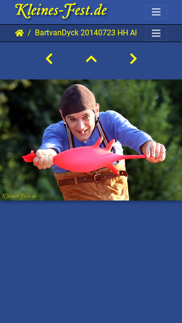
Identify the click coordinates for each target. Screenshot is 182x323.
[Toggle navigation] (156, 12)
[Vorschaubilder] (91, 59)
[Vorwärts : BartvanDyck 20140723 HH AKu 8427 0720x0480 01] (133, 59)
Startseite (19, 33)
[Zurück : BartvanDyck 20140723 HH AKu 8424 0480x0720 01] (49, 59)
